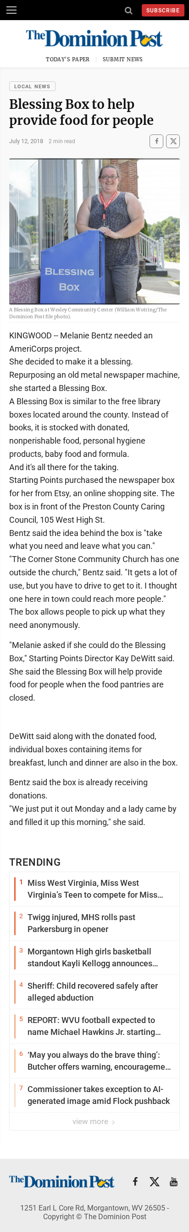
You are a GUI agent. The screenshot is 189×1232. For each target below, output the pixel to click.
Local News (32, 87)
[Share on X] (173, 141)
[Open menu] (11, 10)
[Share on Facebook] (156, 141)
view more (91, 1121)
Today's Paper (68, 59)
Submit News (123, 59)
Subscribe (163, 10)
